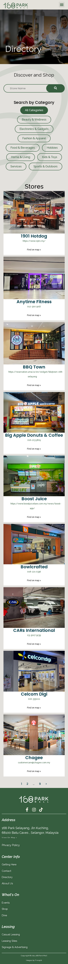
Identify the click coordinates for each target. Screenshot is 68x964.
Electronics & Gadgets (34, 129)
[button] (62, 4)
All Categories (34, 110)
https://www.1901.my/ (34, 241)
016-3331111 (34, 699)
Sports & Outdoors (45, 166)
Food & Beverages (22, 147)
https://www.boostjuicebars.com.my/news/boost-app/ (35, 505)
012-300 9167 (34, 306)
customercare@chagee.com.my (34, 762)
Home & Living (20, 157)
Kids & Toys (49, 157)
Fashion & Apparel (34, 138)
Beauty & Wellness (34, 119)
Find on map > (34, 249)
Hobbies (52, 147)
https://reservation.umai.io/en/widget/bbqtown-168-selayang (35, 374)
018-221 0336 (34, 572)
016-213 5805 (34, 440)
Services (16, 166)
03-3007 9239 (34, 635)
